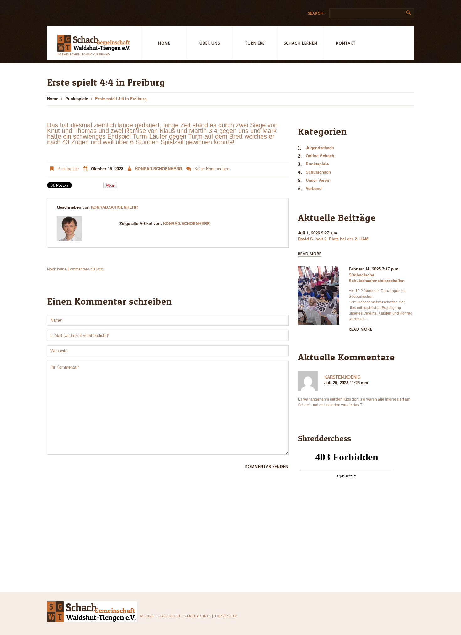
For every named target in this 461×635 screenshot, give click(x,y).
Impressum (226, 615)
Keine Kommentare (211, 168)
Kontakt (346, 43)
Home (164, 43)
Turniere (255, 43)
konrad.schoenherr (158, 168)
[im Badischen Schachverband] (92, 611)
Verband (314, 188)
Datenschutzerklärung (184, 615)
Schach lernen (300, 43)
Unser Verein (318, 180)
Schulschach (318, 172)
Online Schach (320, 156)
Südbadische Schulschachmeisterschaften (377, 277)
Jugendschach (320, 147)
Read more (309, 254)
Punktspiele (76, 99)
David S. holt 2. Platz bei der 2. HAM (333, 239)
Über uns (209, 43)
